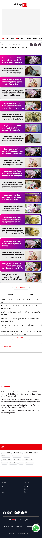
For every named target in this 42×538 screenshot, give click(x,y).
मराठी (13, 520)
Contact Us (22, 527)
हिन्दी (10, 520)
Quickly (10, 39)
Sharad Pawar (18, 453)
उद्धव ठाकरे (26, 456)
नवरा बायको (17, 460)
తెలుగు (22, 520)
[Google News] (22, 512)
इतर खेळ (4, 463)
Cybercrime (29, 463)
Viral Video (13, 463)
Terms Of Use (14, 527)
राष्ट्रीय (35, 39)
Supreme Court (6, 460)
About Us (6, 527)
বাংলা (17, 520)
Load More (21, 287)
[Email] (26, 512)
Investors (29, 527)
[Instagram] (15, 512)
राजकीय (4, 486)
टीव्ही (25, 492)
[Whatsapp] (39, 44)
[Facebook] (31, 44)
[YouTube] (11, 512)
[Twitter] (35, 44)
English (5, 520)
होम (2, 45)
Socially (21, 39)
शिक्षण (3, 492)
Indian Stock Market (30, 453)
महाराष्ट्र (29, 39)
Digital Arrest (6, 456)
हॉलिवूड (26, 489)
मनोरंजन (26, 483)
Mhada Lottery (6, 453)
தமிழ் (26, 520)
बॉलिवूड (26, 486)
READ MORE (21, 338)
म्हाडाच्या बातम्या (17, 456)
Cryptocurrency (27, 460)
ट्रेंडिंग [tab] (31, 295)
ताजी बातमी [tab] (10, 295)
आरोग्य (21, 463)
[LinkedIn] (18, 512)
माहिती (3, 489)
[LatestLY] (20, 5)
